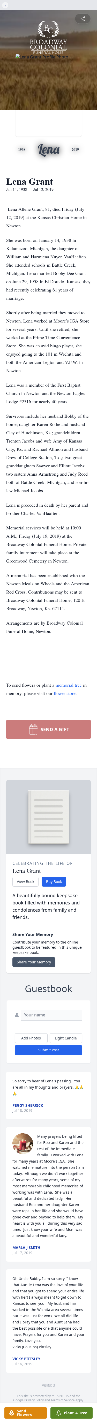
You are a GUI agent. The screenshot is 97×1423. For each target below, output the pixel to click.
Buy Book (54, 881)
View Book (25, 881)
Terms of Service (63, 1400)
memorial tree (69, 685)
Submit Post (48, 1049)
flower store (65, 693)
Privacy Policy (34, 1400)
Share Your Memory (34, 962)
